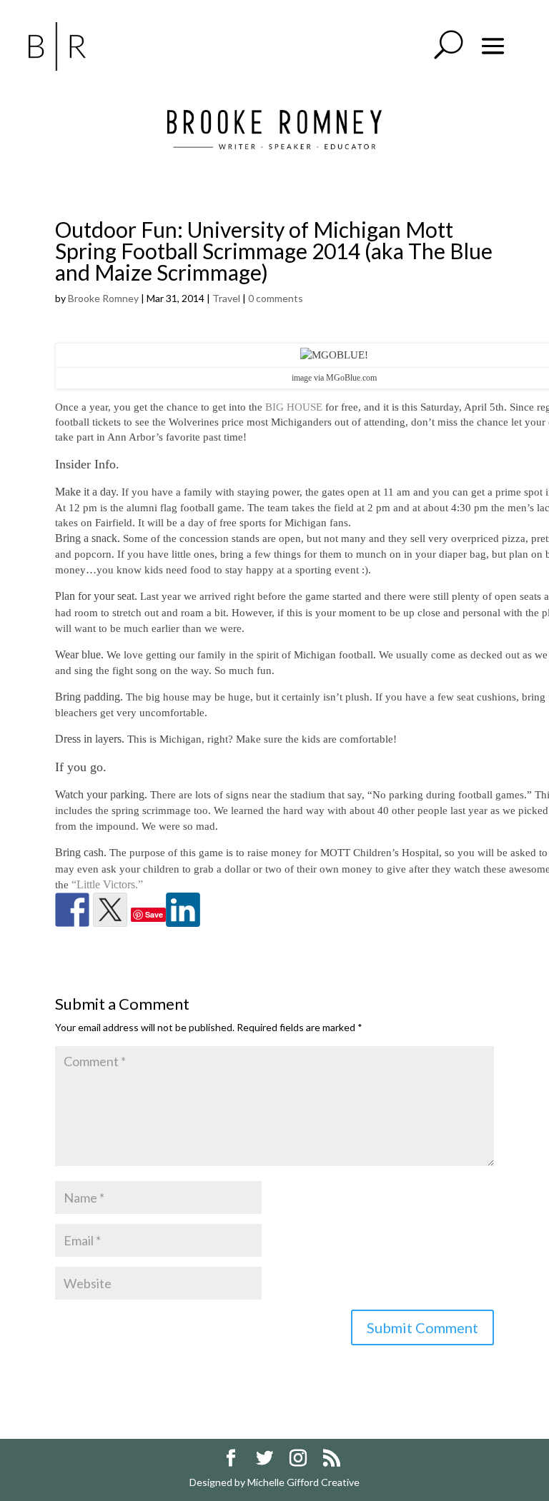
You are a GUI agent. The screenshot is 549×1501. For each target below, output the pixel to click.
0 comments (275, 298)
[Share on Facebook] (72, 910)
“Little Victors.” (108, 884)
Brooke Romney (103, 298)
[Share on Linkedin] (183, 910)
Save (154, 914)
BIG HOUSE (292, 407)
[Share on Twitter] (110, 910)
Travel (226, 298)
